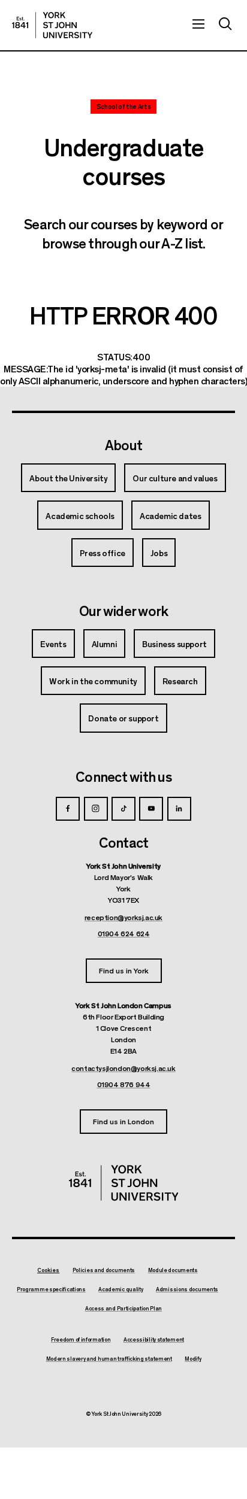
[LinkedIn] (179, 809)
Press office (102, 553)
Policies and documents (104, 1270)
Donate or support (123, 718)
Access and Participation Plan (123, 1308)
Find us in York (124, 970)
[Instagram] (96, 809)
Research (180, 681)
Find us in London (123, 1121)
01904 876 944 (123, 1084)
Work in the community (93, 681)
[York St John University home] (52, 25)
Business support (174, 644)
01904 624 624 (124, 933)
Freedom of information (80, 1339)
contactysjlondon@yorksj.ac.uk (123, 1068)
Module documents (173, 1270)
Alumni (105, 644)
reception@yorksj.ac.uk (123, 917)
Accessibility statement (153, 1339)
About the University (68, 478)
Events (53, 644)
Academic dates (170, 515)
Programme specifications (51, 1289)
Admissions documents (187, 1289)
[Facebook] (68, 809)
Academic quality (120, 1289)
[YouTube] (151, 809)
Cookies (48, 1270)
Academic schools (80, 515)
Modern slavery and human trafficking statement (109, 1359)
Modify (193, 1359)
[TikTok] (123, 809)
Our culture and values (174, 478)
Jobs (158, 553)
